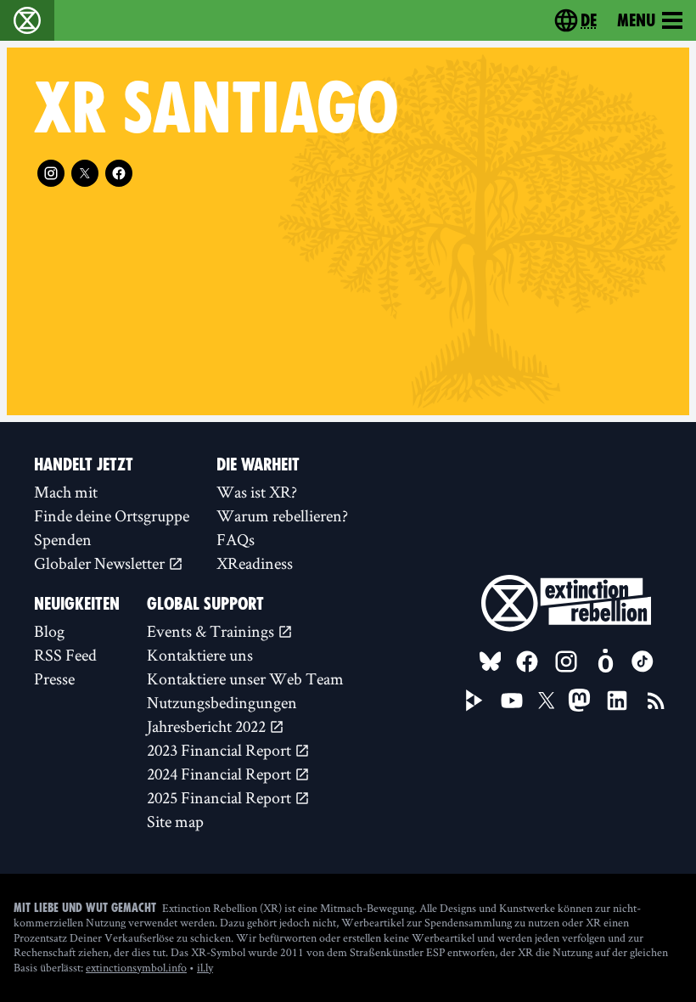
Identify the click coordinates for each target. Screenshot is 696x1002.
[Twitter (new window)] (84, 173)
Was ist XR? (256, 492)
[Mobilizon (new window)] (605, 661)
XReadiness (254, 563)
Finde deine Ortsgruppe (111, 515)
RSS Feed (65, 655)
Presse (54, 678)
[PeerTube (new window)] (474, 700)
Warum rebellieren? (282, 515)
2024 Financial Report (221, 774)
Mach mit (66, 492)
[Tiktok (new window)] (642, 661)
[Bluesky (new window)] (490, 661)
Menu (636, 20)
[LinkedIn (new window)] (617, 700)
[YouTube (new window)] (511, 700)
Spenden (63, 539)
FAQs (235, 539)
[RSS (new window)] (656, 700)
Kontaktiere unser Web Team (245, 678)
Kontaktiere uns (200, 655)
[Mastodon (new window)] (579, 700)
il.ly (205, 967)
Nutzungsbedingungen (222, 702)
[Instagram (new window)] (51, 173)
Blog (49, 631)
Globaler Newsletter (101, 563)
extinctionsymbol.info (136, 967)
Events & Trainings (212, 631)
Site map (175, 821)
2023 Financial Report (221, 750)
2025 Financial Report (221, 797)
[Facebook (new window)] (118, 173)
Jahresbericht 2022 (208, 726)
